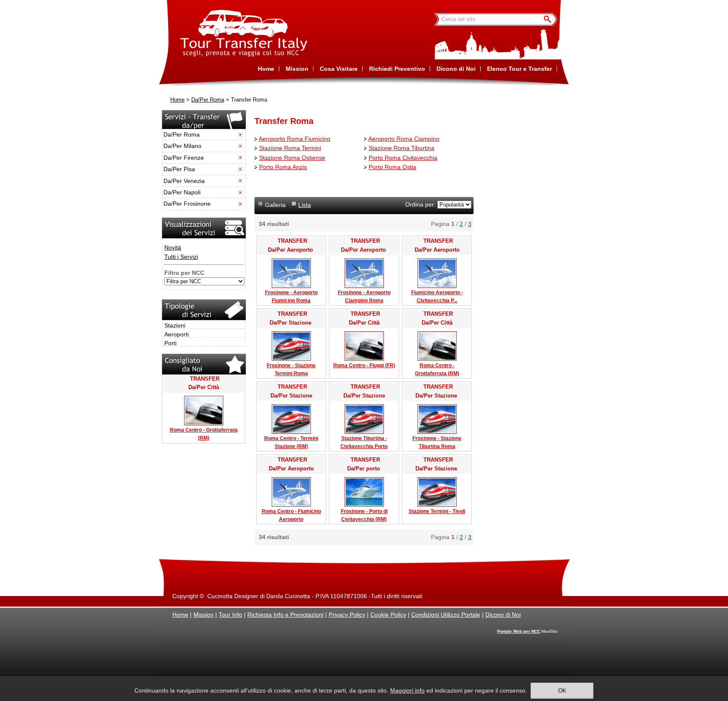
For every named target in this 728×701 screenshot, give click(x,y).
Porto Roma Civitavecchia (403, 157)
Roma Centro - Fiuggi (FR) (364, 365)
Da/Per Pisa (179, 169)
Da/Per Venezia (184, 180)
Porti (170, 343)
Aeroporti (176, 334)
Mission (203, 614)
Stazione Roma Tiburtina (401, 148)
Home (177, 100)
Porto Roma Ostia (392, 167)
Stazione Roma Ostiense (292, 157)
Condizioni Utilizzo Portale (445, 614)
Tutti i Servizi (181, 256)
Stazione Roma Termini (290, 148)
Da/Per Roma (207, 100)
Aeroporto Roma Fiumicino (294, 138)
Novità (172, 247)
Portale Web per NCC (518, 631)
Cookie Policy (388, 614)
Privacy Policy (347, 614)
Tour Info (230, 614)
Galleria (275, 204)
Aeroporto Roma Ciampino (403, 138)
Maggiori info (407, 690)
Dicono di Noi (503, 614)
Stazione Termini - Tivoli (437, 511)
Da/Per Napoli (182, 192)
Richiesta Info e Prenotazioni (285, 614)
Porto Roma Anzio (283, 167)
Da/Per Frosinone (187, 203)
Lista (304, 204)
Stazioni (174, 325)
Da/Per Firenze (183, 157)
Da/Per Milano (182, 145)
